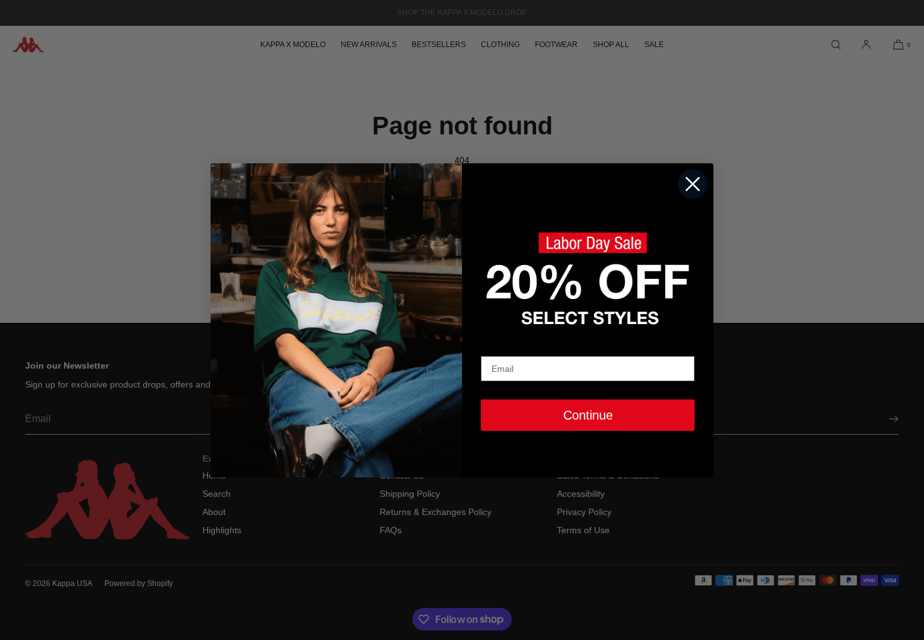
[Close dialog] (692, 184)
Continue (588, 415)
